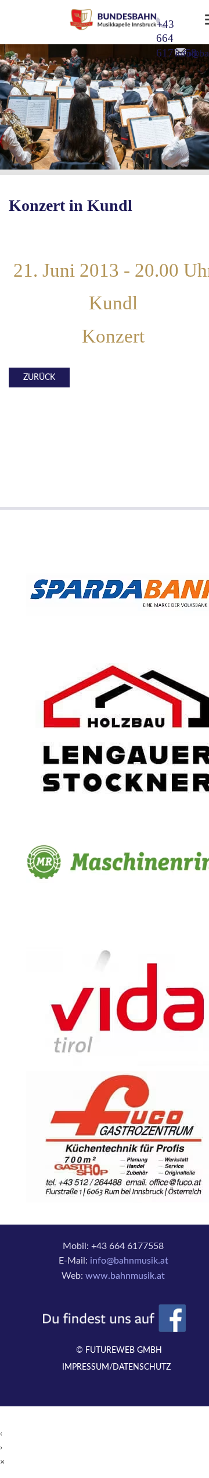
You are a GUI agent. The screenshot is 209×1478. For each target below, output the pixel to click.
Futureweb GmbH (123, 1350)
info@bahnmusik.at (129, 1260)
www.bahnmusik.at (125, 1276)
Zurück (39, 377)
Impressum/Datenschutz (116, 1367)
